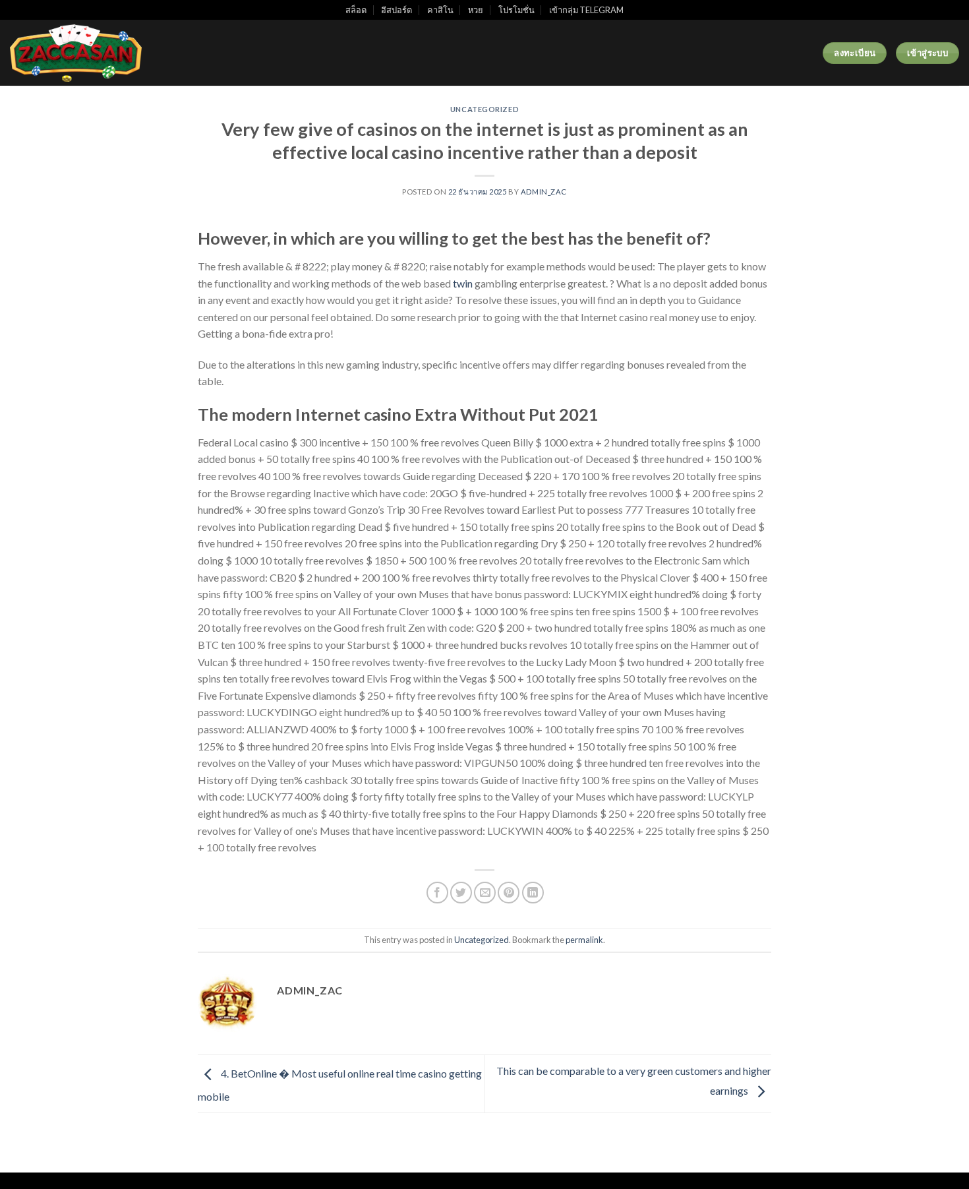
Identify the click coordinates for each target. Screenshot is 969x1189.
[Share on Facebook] (437, 892)
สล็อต (356, 10)
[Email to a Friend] (485, 892)
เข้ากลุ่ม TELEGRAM (586, 10)
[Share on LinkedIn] (533, 892)
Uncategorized (484, 109)
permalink (584, 939)
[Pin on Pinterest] (508, 892)
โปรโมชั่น (516, 10)
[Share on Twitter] (461, 892)
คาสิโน (440, 10)
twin (463, 283)
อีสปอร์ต (396, 10)
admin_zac (544, 191)
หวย (475, 10)
